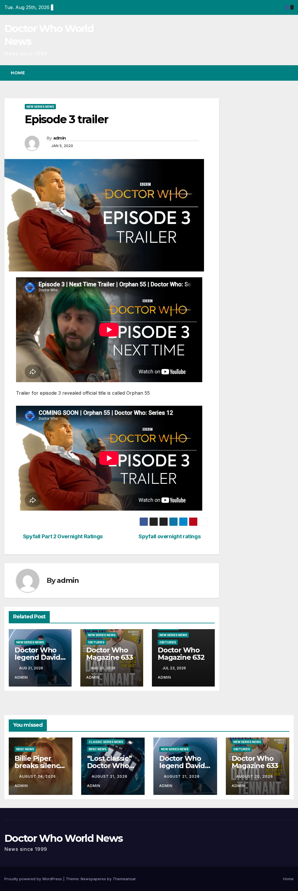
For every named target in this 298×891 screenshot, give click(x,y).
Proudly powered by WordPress (33, 878)
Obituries (96, 642)
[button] (279, 73)
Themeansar (124, 878)
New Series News (40, 106)
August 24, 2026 (38, 776)
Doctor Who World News (63, 838)
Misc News (25, 749)
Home (18, 72)
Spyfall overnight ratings (170, 536)
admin (59, 138)
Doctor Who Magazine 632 (181, 653)
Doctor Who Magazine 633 (109, 653)
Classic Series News (106, 742)
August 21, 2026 (110, 776)
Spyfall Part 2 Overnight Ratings (63, 536)
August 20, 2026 (255, 776)
